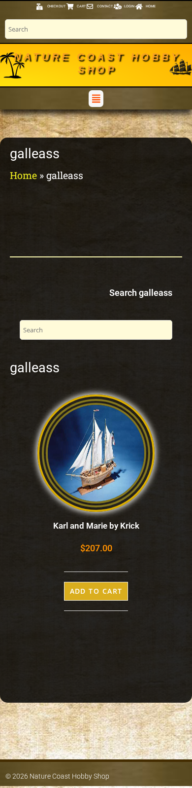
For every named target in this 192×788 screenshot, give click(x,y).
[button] (96, 98)
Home (23, 175)
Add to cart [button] (96, 591)
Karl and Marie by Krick (96, 526)
